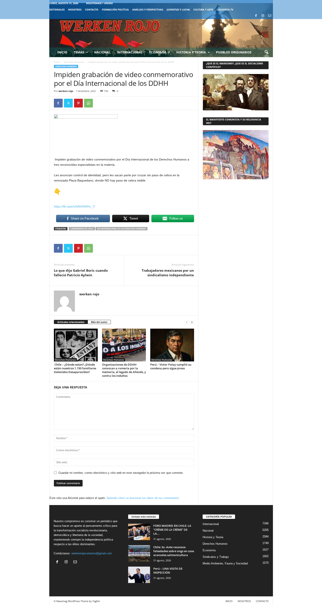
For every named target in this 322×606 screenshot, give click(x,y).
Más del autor (99, 322)
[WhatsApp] (88, 103)
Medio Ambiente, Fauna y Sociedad (225, 563)
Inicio (62, 52)
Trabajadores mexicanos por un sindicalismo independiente (168, 272)
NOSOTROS (74, 9)
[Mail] (269, 16)
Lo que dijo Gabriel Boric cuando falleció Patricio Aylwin (81, 272)
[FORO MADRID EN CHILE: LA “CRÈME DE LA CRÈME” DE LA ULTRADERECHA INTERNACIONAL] (139, 532)
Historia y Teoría (191, 52)
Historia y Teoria (213, 537)
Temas (79, 52)
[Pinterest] (78, 103)
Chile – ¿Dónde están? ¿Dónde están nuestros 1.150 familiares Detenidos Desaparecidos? (75, 368)
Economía (157, 52)
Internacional (130, 52)
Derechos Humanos (74, 61)
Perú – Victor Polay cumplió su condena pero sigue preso (170, 366)
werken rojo (65, 91)
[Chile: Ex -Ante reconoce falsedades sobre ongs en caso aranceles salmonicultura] (139, 553)
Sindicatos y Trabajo (216, 556)
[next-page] (192, 322)
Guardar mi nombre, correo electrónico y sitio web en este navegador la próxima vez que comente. (121, 472)
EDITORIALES (57, 9)
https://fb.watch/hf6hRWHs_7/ (74, 206)
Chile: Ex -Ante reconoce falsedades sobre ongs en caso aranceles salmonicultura (173, 551)
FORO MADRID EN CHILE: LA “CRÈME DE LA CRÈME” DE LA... (172, 530)
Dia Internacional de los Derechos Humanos (121, 228)
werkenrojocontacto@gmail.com (91, 553)
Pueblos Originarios (233, 52)
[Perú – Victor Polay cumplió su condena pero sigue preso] (172, 345)
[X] (68, 103)
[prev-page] (186, 322)
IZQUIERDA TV (225, 9)
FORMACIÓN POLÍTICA (115, 9)
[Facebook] (256, 16)
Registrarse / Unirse (99, 3)
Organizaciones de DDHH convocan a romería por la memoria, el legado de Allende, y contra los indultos (124, 370)
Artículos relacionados (70, 322)
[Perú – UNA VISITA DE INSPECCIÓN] (139, 575)
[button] (266, 52)
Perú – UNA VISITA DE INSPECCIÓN (167, 570)
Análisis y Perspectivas (147, 9)
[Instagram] (262, 16)
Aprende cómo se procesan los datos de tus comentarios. (143, 498)
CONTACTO (91, 9)
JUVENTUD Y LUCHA (178, 9)
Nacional (102, 52)
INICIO (229, 601)
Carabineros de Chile (81, 228)
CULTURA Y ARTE (203, 9)
